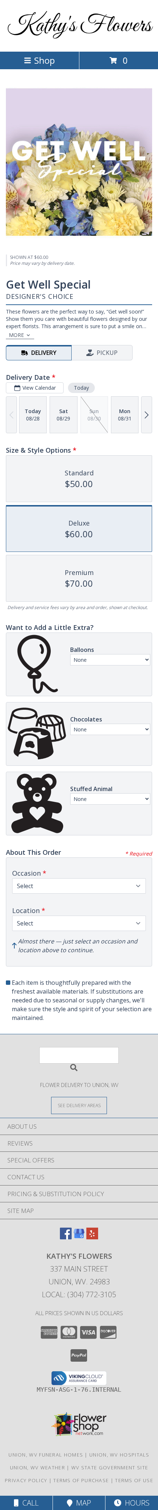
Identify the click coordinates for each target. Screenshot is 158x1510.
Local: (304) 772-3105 (79, 1294)
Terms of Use (134, 1480)
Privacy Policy (26, 1480)
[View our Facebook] (66, 1237)
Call (29, 1503)
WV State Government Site (109, 1467)
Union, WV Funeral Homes (45, 1454)
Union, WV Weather (37, 1467)
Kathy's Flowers (79, 26)
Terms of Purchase (81, 1480)
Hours (135, 1503)
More (16, 334)
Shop (44, 60)
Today (81, 387)
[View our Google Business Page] (79, 1237)
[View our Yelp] (92, 1237)
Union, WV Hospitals (119, 1454)
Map (81, 1503)
